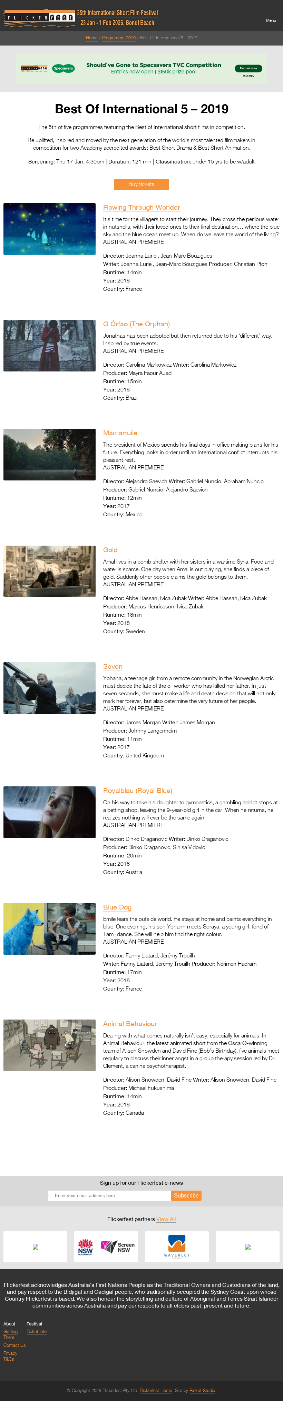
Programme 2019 (119, 38)
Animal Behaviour (130, 1023)
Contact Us (14, 1345)
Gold (110, 549)
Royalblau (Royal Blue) (137, 790)
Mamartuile (120, 432)
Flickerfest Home (156, 1391)
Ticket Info (37, 1332)
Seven (113, 666)
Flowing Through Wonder (141, 207)
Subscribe (186, 1196)
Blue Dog (117, 907)
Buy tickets (141, 184)
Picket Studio (202, 1391)
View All (166, 1218)
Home (92, 38)
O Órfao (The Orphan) (136, 323)
